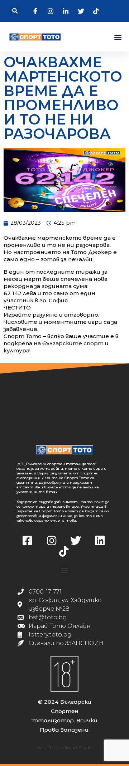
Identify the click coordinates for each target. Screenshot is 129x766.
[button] (14, 10)
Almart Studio (77, 747)
